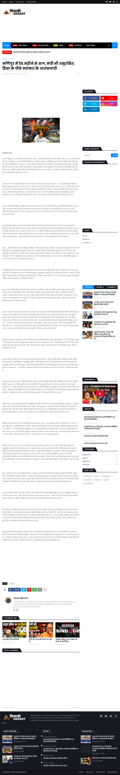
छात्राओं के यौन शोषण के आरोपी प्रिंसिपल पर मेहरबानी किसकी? (105, 293)
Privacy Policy (31, 2)
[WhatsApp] (34, 590)
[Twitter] (24, 590)
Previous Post (9, 707)
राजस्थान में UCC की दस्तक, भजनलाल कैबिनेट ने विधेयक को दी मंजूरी (100, 428)
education (100, 461)
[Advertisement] (75, 23)
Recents (100, 287)
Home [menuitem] (6, 45)
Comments (111, 287)
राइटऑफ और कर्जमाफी (10, 639)
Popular (88, 287)
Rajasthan (100, 455)
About (11, 2)
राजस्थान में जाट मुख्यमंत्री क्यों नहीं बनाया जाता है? (105, 323)
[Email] (39, 590)
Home (4, 2)
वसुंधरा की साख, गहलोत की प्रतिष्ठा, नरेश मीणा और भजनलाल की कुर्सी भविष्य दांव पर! (104, 335)
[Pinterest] (29, 590)
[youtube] (17, 610)
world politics (88, 483)
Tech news (105, 476)
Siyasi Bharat (21, 598)
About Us (86, 239)
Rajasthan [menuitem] (43, 45)
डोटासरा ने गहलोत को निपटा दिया (96, 436)
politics (106, 480)
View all (77, 618)
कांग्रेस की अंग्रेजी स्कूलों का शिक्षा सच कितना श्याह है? (31, 52)
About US (89, 772)
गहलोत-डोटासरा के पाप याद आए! (96, 443)
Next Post (74, 707)
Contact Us (20, 2)
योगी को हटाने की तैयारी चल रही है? (40, 640)
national (11, 59)
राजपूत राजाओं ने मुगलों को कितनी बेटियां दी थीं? (103, 303)
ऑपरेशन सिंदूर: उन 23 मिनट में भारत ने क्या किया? (66, 640)
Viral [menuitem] (61, 45)
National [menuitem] (23, 45)
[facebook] (14, 610)
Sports (100, 458)
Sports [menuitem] (78, 45)
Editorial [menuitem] (90, 45)
